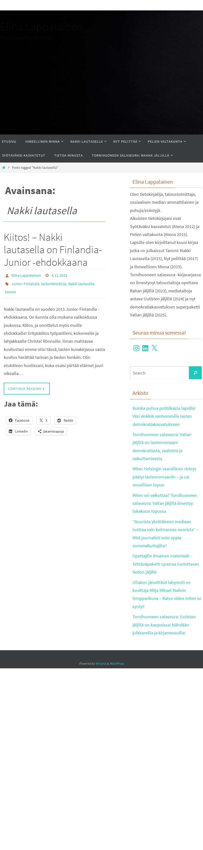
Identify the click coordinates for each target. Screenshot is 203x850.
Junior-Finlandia (25, 281)
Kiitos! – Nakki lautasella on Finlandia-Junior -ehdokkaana (53, 250)
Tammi (10, 288)
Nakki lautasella (81, 281)
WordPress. (116, 663)
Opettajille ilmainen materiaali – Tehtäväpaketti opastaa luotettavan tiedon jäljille (165, 564)
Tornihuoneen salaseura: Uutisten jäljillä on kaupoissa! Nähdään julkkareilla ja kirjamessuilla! (164, 625)
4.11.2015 (59, 274)
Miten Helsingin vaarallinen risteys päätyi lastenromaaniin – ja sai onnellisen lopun (164, 477)
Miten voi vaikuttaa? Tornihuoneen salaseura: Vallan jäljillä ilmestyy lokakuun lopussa (164, 503)
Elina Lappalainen (41, 26)
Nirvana (100, 663)
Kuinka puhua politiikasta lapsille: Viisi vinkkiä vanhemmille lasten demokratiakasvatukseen (164, 416)
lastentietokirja (53, 281)
